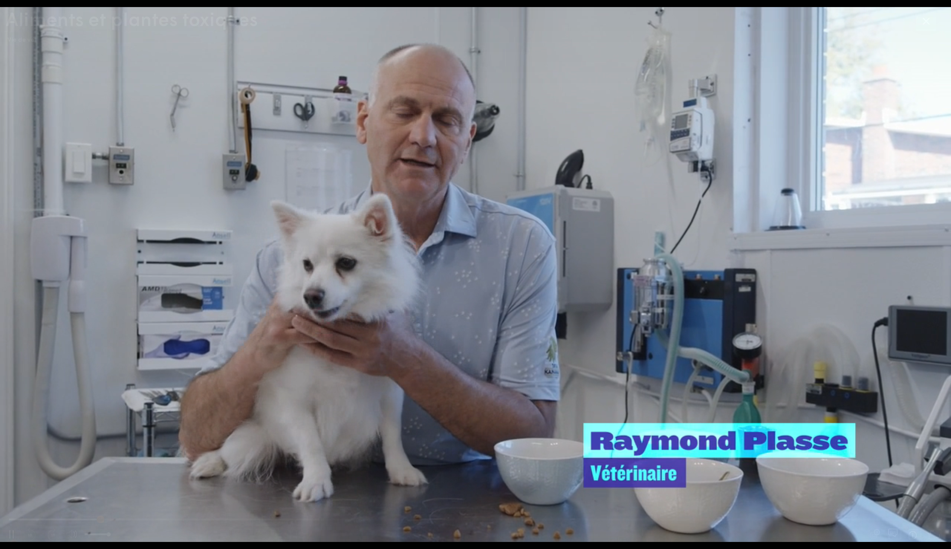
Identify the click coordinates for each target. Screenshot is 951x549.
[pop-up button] (875, 534)
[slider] (466, 519)
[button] (475, 274)
